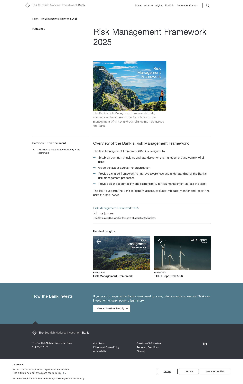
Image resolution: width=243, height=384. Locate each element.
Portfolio (169, 6)
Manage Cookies (215, 371)
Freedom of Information (149, 344)
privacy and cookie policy (48, 373)
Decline (188, 371)
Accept (167, 371)
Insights (158, 6)
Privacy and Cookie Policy (106, 348)
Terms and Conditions (148, 348)
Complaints (99, 344)
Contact (193, 6)
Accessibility (99, 351)
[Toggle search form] (208, 5)
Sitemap (141, 351)
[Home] (55, 5)
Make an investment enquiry (110, 309)
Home (138, 6)
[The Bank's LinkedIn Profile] (205, 343)
